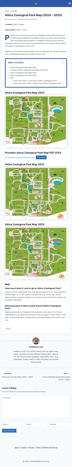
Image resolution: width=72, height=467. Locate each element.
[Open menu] (70, 3)
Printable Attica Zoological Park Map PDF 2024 (29, 70)
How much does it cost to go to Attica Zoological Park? (35, 81)
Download (41, 157)
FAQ (12, 78)
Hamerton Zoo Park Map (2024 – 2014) (17, 375)
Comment (7, 398)
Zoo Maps (14, 11)
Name (6, 424)
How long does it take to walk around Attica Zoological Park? (38, 83)
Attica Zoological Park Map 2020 (24, 75)
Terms (38, 447)
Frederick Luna (36, 347)
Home (7, 11)
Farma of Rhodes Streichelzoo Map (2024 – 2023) (56, 377)
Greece (8, 329)
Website (53, 424)
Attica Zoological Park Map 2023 (24, 73)
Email (29, 424)
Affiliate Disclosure (49, 447)
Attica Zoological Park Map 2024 (24, 67)
